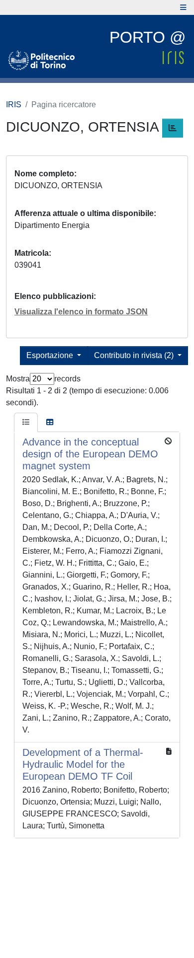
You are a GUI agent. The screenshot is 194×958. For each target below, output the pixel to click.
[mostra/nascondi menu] (183, 7)
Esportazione (50, 355)
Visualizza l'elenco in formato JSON (81, 311)
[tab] (26, 423)
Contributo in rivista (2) (135, 355)
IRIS (13, 104)
